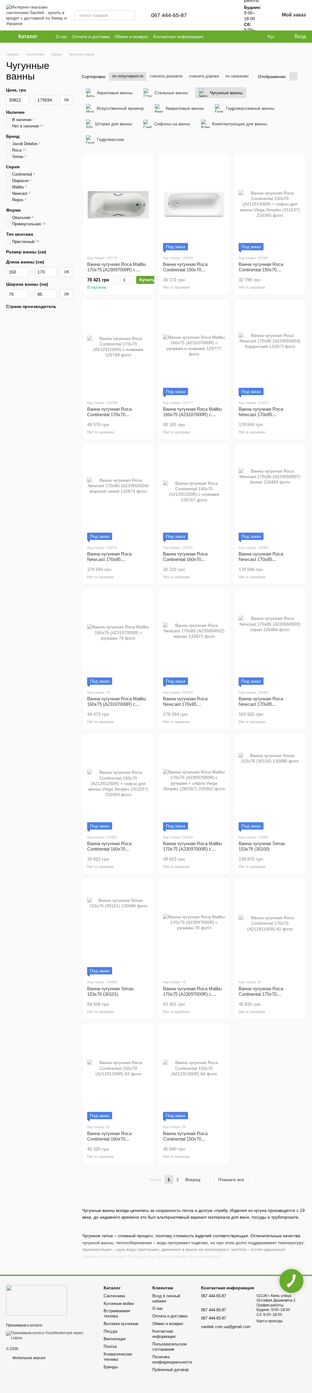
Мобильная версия (28, 1358)
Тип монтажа (19, 234)
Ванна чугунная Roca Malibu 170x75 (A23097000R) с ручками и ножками (116, 270)
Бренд (13, 136)
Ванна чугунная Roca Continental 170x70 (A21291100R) (261, 994)
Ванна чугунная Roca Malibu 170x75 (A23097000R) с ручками (192, 994)
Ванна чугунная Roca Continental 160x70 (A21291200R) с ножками (189, 559)
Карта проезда (269, 1321)
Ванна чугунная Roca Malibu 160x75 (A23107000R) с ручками (116, 704)
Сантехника (114, 1296)
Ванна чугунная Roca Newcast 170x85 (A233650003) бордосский (265, 414)
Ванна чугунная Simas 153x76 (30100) (262, 846)
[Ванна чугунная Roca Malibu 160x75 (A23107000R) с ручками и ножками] (194, 349)
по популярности (127, 76)
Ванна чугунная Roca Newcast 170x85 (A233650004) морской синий (117, 559)
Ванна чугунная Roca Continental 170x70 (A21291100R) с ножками (113, 414)
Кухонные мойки (119, 1303)
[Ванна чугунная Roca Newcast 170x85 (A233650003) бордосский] (270, 349)
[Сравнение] (210, 15)
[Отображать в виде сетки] (293, 76)
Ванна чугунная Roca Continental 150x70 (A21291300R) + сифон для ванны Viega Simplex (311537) (269, 272)
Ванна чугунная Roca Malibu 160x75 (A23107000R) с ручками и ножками (192, 414)
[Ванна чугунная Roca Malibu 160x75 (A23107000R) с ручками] (118, 639)
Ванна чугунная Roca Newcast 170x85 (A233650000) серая (261, 704)
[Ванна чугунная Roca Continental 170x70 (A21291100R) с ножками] (118, 349)
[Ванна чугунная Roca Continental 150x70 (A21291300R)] (194, 1073)
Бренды (111, 1367)
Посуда (110, 1331)
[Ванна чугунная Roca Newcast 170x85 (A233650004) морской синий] (118, 494)
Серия (13, 166)
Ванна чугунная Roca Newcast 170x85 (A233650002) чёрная (185, 704)
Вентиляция (115, 1339)
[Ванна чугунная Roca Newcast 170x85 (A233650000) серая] (270, 639)
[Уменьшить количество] (116, 280)
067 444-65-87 (169, 15)
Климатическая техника (118, 1357)
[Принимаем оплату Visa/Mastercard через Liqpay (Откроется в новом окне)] (50, 1335)
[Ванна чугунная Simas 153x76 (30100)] (270, 784)
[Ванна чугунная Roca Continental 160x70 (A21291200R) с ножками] (194, 494)
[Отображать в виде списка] (302, 76)
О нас (61, 36)
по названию (237, 76)
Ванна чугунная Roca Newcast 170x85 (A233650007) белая (261, 559)
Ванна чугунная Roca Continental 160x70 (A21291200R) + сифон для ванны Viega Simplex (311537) (118, 852)
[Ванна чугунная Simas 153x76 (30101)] (118, 928)
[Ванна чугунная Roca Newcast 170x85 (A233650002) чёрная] (194, 639)
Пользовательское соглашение (169, 1347)
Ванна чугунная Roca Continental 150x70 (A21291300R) (185, 1139)
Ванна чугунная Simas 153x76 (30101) (110, 991)
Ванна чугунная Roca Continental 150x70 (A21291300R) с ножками (189, 270)
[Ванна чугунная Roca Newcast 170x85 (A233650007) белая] (270, 494)
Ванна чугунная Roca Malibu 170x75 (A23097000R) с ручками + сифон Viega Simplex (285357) (192, 852)
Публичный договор (170, 1369)
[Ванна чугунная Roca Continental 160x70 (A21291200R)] (118, 1073)
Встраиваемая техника (117, 1313)
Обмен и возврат (131, 36)
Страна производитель (31, 306)
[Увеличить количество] (132, 280)
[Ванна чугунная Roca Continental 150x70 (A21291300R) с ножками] (194, 204)
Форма (13, 210)
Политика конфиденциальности (172, 1359)
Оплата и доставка (91, 36)
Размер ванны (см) (26, 251)
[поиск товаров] (130, 15)
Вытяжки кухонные (121, 1323)
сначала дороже (204, 76)
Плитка (110, 1346)
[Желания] (226, 15)
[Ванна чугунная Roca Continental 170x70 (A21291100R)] (270, 928)
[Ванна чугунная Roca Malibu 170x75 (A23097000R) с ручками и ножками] (118, 204)
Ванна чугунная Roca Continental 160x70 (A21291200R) (109, 1139)
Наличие (15, 112)
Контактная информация (178, 36)
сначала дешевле (166, 76)
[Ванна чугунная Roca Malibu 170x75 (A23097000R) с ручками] (194, 928)
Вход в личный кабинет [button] (166, 1298)
